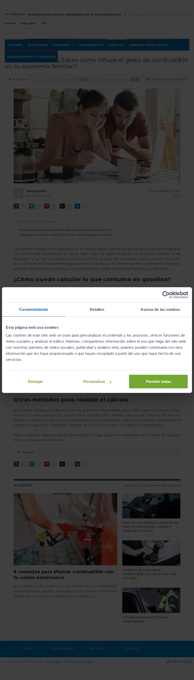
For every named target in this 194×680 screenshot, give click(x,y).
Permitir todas (158, 381)
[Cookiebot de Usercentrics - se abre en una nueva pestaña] (166, 294)
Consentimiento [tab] (33, 309)
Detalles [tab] (97, 309)
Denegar (35, 381)
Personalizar (94, 381)
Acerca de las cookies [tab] (160, 309)
